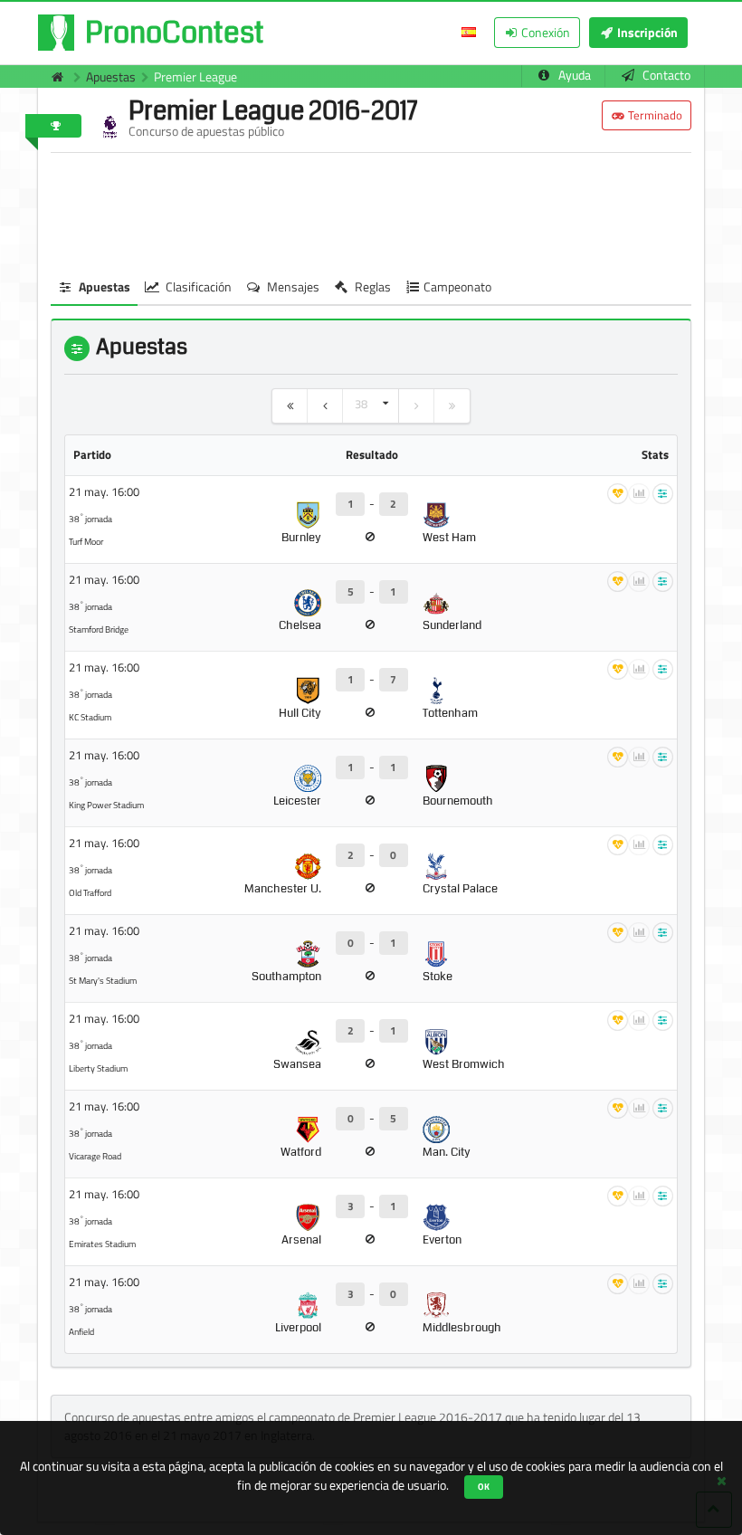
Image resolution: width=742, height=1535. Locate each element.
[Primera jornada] (290, 406)
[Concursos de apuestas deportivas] (52, 76)
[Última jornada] (452, 406)
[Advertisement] (371, 212)
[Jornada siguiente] (416, 406)
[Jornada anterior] (325, 406)
